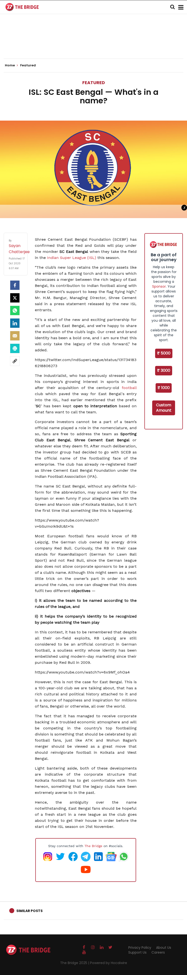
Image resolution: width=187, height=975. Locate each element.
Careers (158, 952)
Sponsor (159, 286)
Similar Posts (29, 910)
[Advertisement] (93, 44)
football (129, 387)
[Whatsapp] (15, 310)
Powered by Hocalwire (108, 962)
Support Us (137, 952)
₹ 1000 (164, 387)
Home (10, 65)
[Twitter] (15, 298)
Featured (93, 83)
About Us (163, 947)
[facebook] (15, 285)
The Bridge (93, 846)
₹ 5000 (163, 353)
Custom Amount (163, 407)
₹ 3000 (163, 370)
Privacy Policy (139, 947)
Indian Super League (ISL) (71, 257)
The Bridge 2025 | (75, 962)
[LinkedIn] (15, 323)
